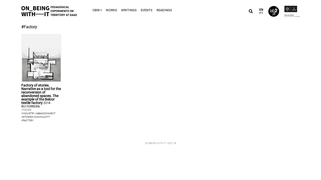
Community (42, 117)
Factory (28, 120)
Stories (28, 117)
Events (146, 10)
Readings (164, 10)
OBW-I (97, 10)
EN (261, 10)
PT (261, 13)
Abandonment (46, 113)
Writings (129, 10)
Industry (29, 113)
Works (111, 10)
